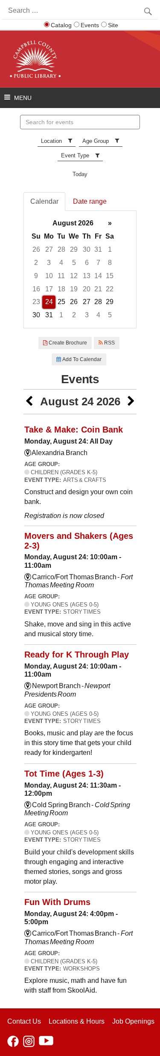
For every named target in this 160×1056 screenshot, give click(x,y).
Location (51, 141)
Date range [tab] (90, 201)
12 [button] (74, 275)
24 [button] (49, 301)
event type (75, 155)
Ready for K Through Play (76, 654)
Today (80, 174)
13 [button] (86, 275)
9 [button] (36, 275)
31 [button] (98, 249)
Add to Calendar (81, 359)
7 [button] (98, 262)
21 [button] (98, 289)
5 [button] (74, 262)
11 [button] (61, 275)
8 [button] (110, 262)
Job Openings (133, 1021)
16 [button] (36, 289)
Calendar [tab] (44, 201)
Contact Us (24, 1021)
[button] (29, 402)
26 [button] (36, 249)
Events (90, 25)
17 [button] (49, 289)
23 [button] (36, 301)
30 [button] (86, 249)
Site (113, 25)
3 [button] (49, 262)
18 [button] (61, 289)
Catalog (61, 25)
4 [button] (61, 262)
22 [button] (109, 289)
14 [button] (98, 275)
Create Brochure (67, 343)
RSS (109, 343)
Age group (95, 141)
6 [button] (87, 262)
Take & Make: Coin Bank (73, 429)
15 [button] (109, 275)
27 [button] (49, 249)
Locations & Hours (77, 1021)
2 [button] (36, 262)
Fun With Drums (57, 902)
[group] (80, 269)
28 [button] (61, 249)
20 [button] (86, 289)
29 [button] (74, 249)
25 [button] (61, 301)
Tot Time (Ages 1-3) (64, 773)
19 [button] (74, 289)
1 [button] (110, 249)
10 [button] (49, 275)
